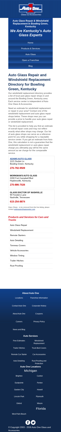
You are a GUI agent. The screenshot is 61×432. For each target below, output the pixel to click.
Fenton (40, 383)
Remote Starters (17, 235)
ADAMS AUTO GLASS (21, 159)
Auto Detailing (16, 240)
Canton (40, 376)
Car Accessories (39, 354)
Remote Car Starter (19, 354)
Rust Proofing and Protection (39, 362)
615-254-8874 (17, 201)
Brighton (19, 376)
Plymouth (40, 396)
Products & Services (30, 48)
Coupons (39, 314)
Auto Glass (30, 54)
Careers (19, 322)
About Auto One (19, 314)
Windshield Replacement (21, 230)
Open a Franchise (30, 60)
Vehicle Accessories (19, 250)
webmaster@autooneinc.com (24, 209)
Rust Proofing (16, 265)
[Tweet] (33, 424)
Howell (40, 390)
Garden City (19, 390)
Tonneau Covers (17, 245)
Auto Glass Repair (18, 225)
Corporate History (39, 306)
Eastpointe (19, 383)
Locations (19, 298)
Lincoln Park (19, 396)
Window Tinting (17, 255)
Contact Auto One (19, 306)
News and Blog (19, 329)
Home (30, 42)
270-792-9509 (17, 168)
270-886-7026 (17, 184)
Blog (30, 66)
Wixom (39, 403)
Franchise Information (39, 298)
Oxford (19, 403)
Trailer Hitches (17, 260)
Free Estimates (19, 341)
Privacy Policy (39, 322)
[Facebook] (27, 424)
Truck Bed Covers (39, 348)
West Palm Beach (19, 414)
